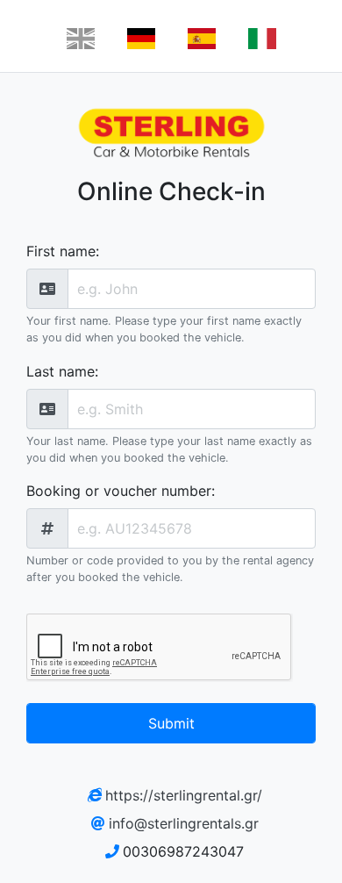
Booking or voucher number (118, 490)
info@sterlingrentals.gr (184, 823)
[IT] (262, 38)
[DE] (141, 38)
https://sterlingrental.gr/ (183, 795)
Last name (60, 371)
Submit (171, 723)
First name (61, 251)
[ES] (202, 38)
